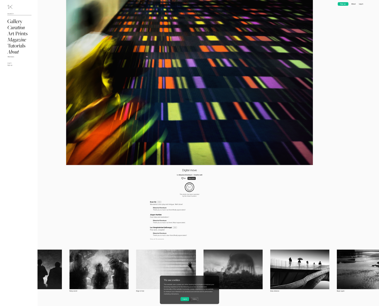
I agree (184, 299)
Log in (9, 63)
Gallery (14, 21)
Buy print (192, 178)
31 (185, 178)
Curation (16, 27)
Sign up (9, 65)
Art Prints (17, 33)
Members (11, 57)
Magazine (16, 39)
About (13, 51)
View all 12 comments (157, 239)
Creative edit (198, 175)
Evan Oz (153, 202)
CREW (159, 202)
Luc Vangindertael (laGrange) (161, 227)
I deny (194, 299)
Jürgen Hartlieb (156, 215)
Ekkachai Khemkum (185, 175)
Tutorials (16, 45)
